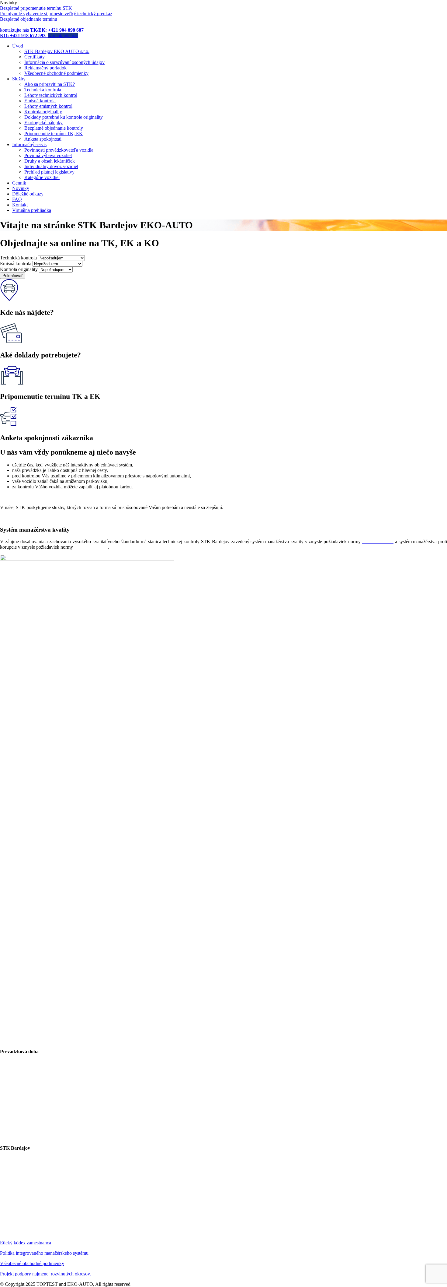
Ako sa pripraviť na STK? (49, 84)
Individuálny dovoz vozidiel (51, 166)
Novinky (20, 188)
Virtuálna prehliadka (31, 210)
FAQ (17, 199)
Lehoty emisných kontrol (48, 106)
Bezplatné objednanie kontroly (53, 128)
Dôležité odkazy (27, 193)
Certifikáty (34, 56)
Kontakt (20, 204)
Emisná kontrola (40, 100)
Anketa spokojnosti (42, 139)
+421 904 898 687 (36, 1211)
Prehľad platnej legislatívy (49, 171)
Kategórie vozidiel (42, 177)
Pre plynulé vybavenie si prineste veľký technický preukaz (56, 13)
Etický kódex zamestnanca (25, 1242)
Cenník (19, 182)
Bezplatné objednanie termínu (28, 19)
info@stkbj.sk (27, 1222)
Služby (19, 78)
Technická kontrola (42, 89)
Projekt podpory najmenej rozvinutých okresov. (45, 1273)
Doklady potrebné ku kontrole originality (63, 117)
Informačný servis (29, 144)
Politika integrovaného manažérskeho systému (44, 1253)
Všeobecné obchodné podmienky (56, 73)
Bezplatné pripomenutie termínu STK (36, 8)
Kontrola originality (43, 111)
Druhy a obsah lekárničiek (49, 161)
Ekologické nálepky (43, 122)
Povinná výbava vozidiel (48, 155)
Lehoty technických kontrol (50, 95)
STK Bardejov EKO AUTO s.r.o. (56, 51)
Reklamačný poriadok (45, 67)
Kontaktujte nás (63, 35)
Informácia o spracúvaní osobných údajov (64, 62)
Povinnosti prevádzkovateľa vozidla (58, 150)
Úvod (17, 45)
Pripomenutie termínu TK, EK (53, 133)
